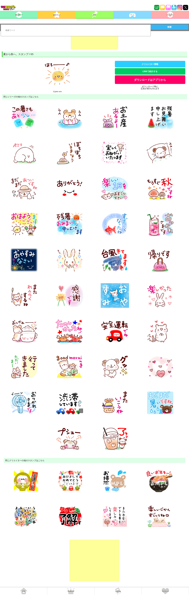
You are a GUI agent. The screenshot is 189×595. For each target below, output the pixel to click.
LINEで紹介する (150, 71)
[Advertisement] (94, 41)
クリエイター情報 (150, 64)
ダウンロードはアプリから (150, 79)
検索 (169, 27)
